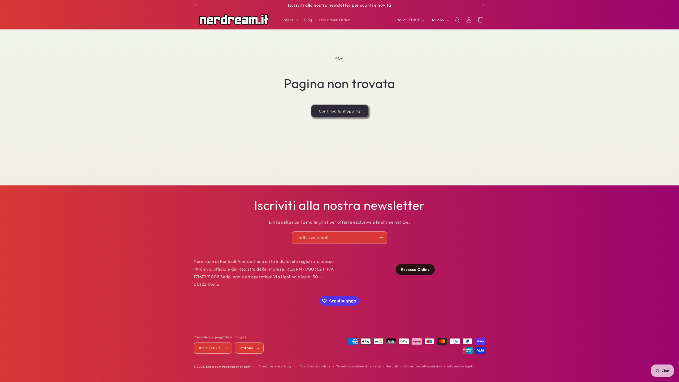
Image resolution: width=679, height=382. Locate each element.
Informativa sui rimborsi (314, 366)
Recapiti (392, 366)
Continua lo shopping (339, 111)
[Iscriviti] (381, 237)
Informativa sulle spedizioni (422, 366)
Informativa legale (460, 366)
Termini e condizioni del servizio (358, 366)
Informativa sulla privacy (274, 366)
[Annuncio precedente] (195, 5)
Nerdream (213, 366)
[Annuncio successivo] (483, 5)
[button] (291, 19)
